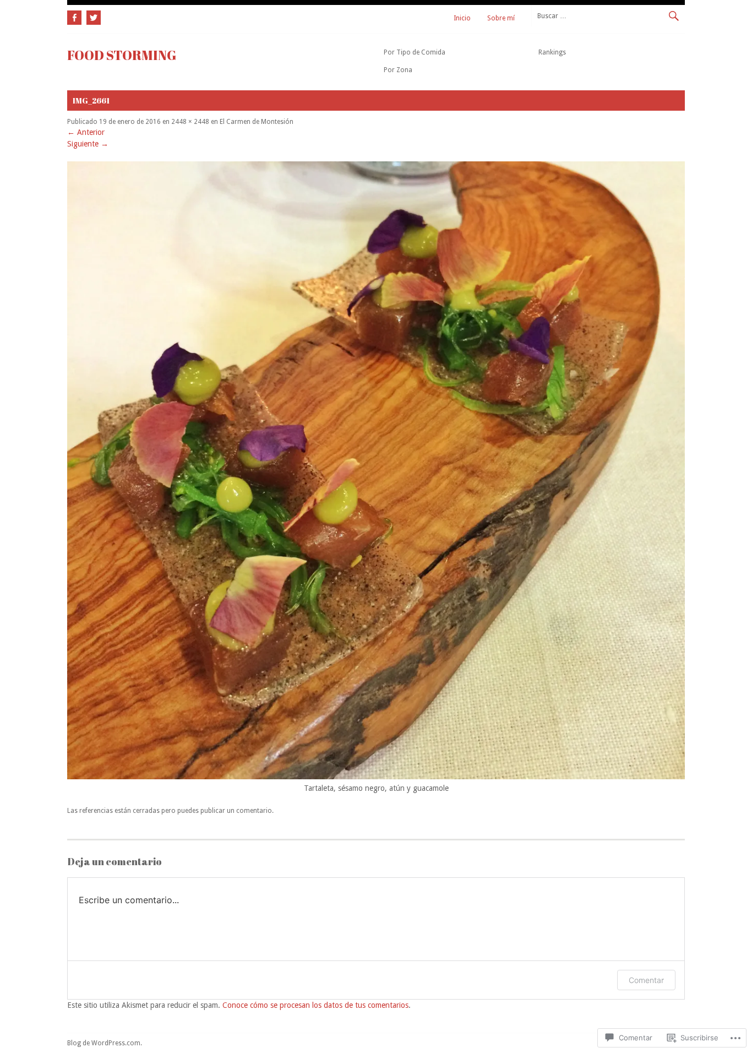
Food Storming (121, 55)
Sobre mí (501, 18)
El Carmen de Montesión (256, 122)
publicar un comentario (236, 811)
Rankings (552, 52)
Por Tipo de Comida (414, 52)
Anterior (86, 132)
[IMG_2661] (376, 776)
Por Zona (398, 70)
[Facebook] (75, 16)
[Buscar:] (608, 15)
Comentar (646, 980)
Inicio (462, 18)
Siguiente (87, 143)
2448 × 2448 (190, 122)
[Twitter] (92, 16)
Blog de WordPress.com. (104, 1043)
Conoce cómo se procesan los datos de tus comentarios (315, 1005)
